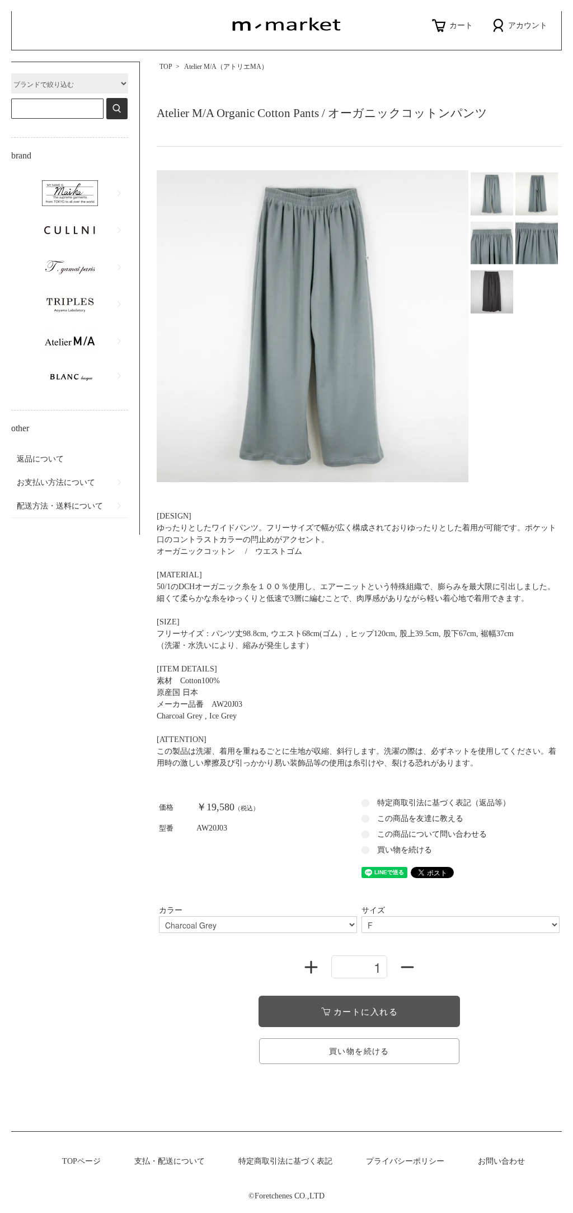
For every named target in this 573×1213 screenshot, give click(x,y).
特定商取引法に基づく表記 (285, 1161)
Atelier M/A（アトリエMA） (226, 67)
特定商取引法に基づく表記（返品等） (443, 803)
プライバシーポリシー (405, 1161)
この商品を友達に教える (420, 818)
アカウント (527, 25)
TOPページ (81, 1161)
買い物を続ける (404, 850)
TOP (165, 67)
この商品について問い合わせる (432, 834)
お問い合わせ (501, 1161)
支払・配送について (169, 1161)
